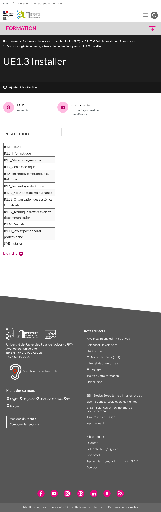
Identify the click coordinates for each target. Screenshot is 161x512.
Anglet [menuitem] (14, 399)
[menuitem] (41, 493)
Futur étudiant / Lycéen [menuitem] (102, 449)
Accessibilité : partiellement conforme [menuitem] (77, 507)
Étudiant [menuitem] (92, 443)
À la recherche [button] (40, 3)
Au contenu (20, 3)
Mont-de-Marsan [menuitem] (51, 399)
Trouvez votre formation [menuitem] (103, 376)
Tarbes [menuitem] (14, 406)
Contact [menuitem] (92, 467)
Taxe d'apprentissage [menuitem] (101, 417)
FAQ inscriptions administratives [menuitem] (108, 338)
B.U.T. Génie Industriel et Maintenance (110, 41)
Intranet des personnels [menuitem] (102, 363)
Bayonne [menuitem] (29, 399)
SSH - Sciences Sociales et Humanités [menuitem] (112, 401)
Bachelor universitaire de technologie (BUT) (51, 41)
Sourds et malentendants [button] (40, 371)
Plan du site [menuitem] (94, 382)
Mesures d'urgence (23, 419)
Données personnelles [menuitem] (123, 507)
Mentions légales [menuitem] (34, 507)
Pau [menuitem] (69, 399)
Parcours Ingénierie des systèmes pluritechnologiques (42, 46)
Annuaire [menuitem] (95, 369)
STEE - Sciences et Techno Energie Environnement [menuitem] (110, 409)
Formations (10, 41)
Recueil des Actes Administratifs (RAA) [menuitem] (112, 461)
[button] (139, 28)
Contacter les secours (24, 424)
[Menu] (146, 15)
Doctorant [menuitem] (93, 455)
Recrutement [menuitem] (95, 423)
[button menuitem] (154, 15)
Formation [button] (21, 28)
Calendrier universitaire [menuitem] (102, 345)
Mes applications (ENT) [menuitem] (105, 357)
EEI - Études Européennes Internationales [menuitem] (114, 395)
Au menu (59, 3)
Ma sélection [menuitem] (95, 351)
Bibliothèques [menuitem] (96, 437)
